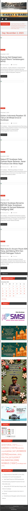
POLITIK (7, 457)
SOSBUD (3, 108)
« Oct (2, 299)
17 (17, 291)
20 (2, 293)
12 (24, 288)
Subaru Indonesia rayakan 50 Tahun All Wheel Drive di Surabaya (13, 117)
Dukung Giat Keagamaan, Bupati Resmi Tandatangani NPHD (12, 59)
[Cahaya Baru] (2, 19)
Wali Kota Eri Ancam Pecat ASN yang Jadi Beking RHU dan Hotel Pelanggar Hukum (14, 251)
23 (13, 293)
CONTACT (20, 445)
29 (10, 295)
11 (20, 288)
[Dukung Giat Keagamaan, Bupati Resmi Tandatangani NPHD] (14, 44)
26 (24, 293)
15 (10, 291)
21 (6, 293)
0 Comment (14, 64)
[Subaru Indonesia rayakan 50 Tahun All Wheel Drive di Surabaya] (12, 95)
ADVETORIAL (9, 445)
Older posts (5, 273)
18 (20, 291)
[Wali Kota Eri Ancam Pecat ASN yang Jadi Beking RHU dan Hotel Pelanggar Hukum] (14, 236)
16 (13, 291)
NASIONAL (15, 455)
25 (20, 293)
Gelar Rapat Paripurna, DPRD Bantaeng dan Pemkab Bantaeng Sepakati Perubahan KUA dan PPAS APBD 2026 (13, 482)
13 (2, 291)
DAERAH (3, 49)
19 (24, 291)
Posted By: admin (5, 64)
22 (10, 293)
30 (13, 295)
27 (2, 295)
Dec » (5, 299)
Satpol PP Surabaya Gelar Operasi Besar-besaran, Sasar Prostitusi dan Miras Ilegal (13, 161)
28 (6, 295)
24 (17, 293)
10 (17, 288)
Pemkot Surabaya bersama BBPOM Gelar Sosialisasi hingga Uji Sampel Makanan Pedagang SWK (13, 206)
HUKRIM (11, 451)
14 (6, 291)
